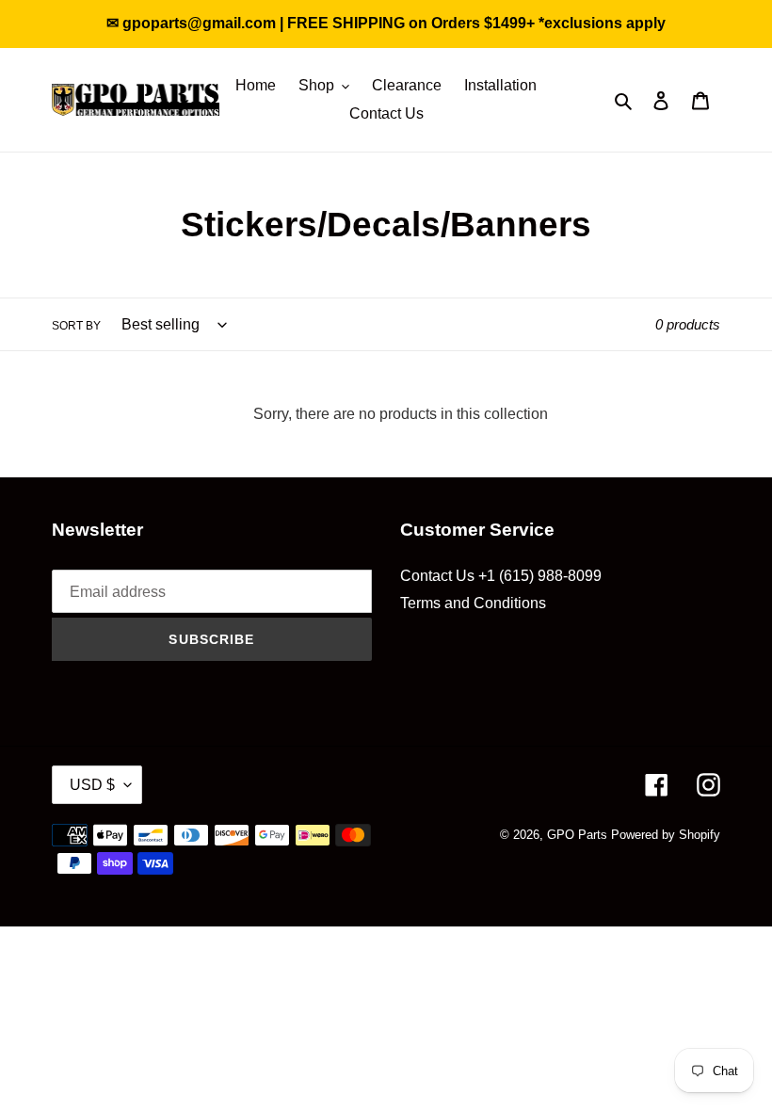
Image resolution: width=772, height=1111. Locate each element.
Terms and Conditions (473, 603)
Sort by (76, 325)
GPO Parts (577, 835)
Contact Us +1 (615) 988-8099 (501, 576)
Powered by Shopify (665, 835)
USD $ (92, 785)
